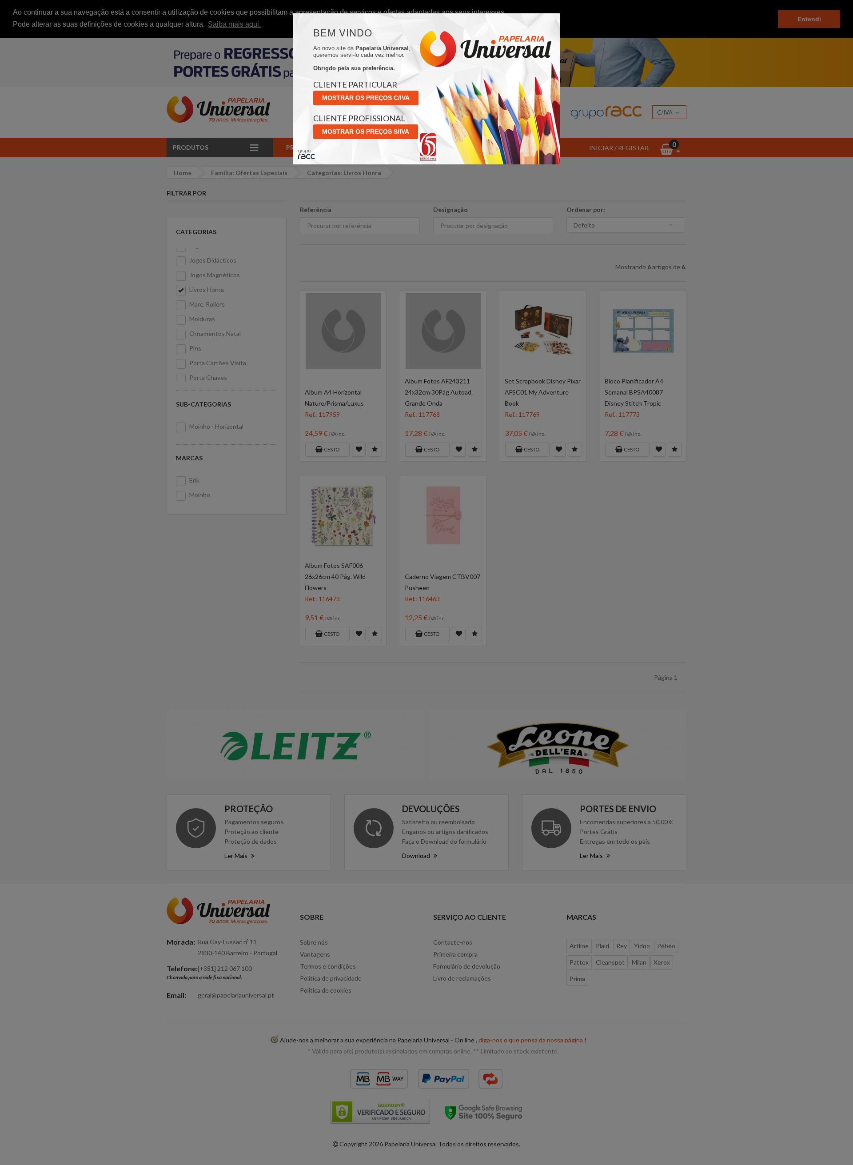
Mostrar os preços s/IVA (365, 131)
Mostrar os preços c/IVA (366, 97)
